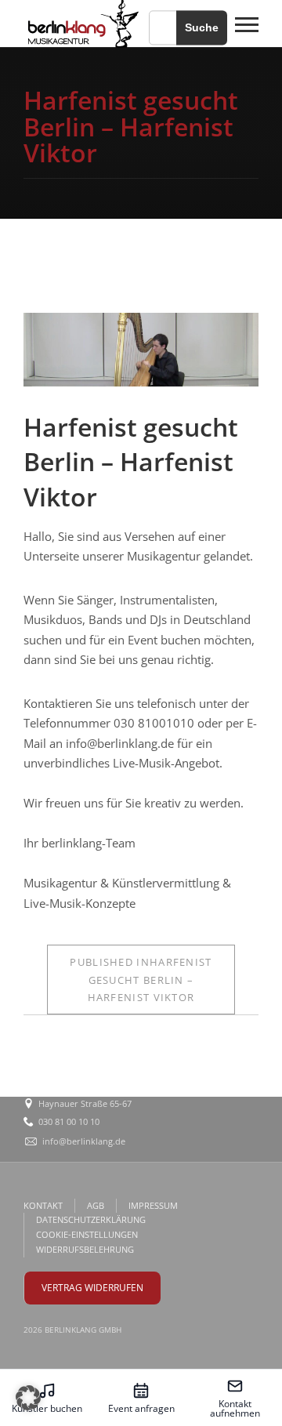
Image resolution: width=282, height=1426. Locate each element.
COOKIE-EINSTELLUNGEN (87, 1234)
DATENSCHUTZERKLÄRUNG (91, 1219)
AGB (95, 1205)
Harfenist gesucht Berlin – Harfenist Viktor (141, 979)
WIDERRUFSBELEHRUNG (85, 1249)
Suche (202, 27)
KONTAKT (43, 1205)
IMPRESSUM (153, 1205)
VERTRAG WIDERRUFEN (92, 1287)
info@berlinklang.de (83, 1141)
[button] (28, 1398)
